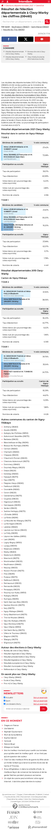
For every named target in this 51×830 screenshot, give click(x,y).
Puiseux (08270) (10, 577)
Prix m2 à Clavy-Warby (13, 683)
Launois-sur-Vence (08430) (15, 530)
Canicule (7, 741)
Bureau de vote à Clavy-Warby (16, 651)
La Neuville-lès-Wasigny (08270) (17, 521)
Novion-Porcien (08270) (14, 571)
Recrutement (25, 797)
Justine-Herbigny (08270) (14, 511)
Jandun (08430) (10, 508)
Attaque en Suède (11, 747)
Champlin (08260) (11, 452)
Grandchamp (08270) (13, 496)
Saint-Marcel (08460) (40, 27)
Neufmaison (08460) (20, 27)
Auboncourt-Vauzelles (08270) (16, 436)
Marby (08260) (10, 552)
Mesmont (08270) (11, 558)
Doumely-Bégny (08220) (14, 467)
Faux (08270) (9, 480)
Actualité (9, 697)
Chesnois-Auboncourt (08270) (16, 461)
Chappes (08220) (11, 455)
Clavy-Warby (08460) (12, 677)
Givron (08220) (10, 493)
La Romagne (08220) (13, 524)
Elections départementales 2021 (19, 5)
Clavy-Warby (32, 57)
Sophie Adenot (10, 738)
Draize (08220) (10, 471)
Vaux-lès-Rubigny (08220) (15, 621)
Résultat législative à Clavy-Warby (18, 660)
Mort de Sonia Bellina (13, 735)
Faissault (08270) (11, 477)
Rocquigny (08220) (12, 589)
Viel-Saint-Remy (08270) (14, 630)
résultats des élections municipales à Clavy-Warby (25, 95)
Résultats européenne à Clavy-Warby (19, 663)
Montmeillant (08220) (13, 561)
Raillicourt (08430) (11, 580)
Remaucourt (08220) (12, 583)
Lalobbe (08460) (11, 527)
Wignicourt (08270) (12, 643)
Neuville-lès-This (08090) (14, 30)
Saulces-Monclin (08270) (14, 605)
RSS (18, 797)
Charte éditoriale (29, 794)
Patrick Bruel (9, 744)
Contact (46, 794)
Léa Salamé (9, 728)
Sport (7, 701)
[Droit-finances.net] (38, 817)
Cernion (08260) (10, 449)
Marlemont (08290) (12, 555)
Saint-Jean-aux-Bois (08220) (16, 602)
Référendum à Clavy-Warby (15, 669)
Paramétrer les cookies (15, 799)
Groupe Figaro (16, 801)
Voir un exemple (40, 697)
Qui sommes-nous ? (9, 794)
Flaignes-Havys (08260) (14, 483)
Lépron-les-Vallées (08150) (15, 536)
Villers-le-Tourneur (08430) (15, 633)
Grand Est (40, 5)
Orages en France (11, 725)
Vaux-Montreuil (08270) (14, 624)
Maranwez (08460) (11, 549)
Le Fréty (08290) (11, 533)
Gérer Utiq (27, 799)
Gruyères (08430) (11, 499)
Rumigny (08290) (11, 599)
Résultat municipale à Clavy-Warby (18, 666)
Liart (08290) (9, 539)
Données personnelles (39, 797)
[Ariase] (13, 827)
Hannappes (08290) (12, 505)
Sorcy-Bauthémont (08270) (15, 614)
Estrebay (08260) (11, 474)
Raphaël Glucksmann (13, 732)
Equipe (19, 794)
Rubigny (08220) (11, 596)
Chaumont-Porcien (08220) (15, 458)
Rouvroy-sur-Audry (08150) (15, 593)
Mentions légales (38, 799)
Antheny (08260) (11, 427)
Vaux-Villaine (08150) (12, 627)
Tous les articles (10, 797)
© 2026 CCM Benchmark (31, 801)
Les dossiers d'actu (13, 704)
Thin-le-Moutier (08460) (14, 618)
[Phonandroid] (38, 827)
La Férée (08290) (11, 517)
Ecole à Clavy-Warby (12, 680)
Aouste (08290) (10, 430)
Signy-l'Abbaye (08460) (13, 611)
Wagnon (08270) (11, 636)
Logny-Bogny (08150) (13, 542)
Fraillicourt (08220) (11, 486)
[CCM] (38, 812)
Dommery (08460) (12, 464)
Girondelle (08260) (11, 489)
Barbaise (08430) (11, 439)
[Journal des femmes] (13, 812)
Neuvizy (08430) (10, 568)
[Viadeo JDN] (38, 822)
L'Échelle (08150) (11, 514)
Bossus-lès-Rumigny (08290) (16, 446)
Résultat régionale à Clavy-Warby (17, 654)
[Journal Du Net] (13, 817)
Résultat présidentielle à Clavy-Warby (19, 657)
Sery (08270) (9, 608)
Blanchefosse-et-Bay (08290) (16, 442)
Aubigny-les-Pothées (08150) (16, 433)
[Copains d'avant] (13, 822)
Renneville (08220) (12, 586)
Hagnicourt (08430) (12, 502)
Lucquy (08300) (10, 546)
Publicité (39, 794)
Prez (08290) (9, 574)
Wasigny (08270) (11, 639)
